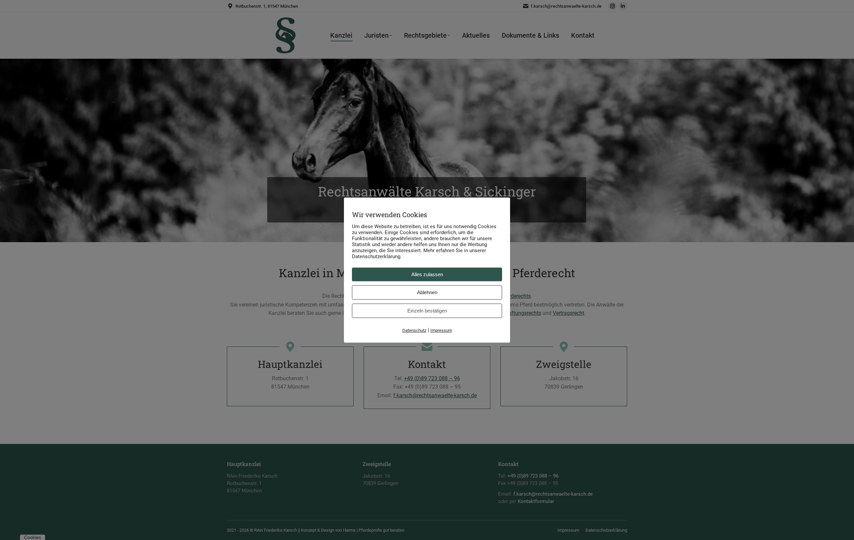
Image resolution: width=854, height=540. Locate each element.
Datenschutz (414, 330)
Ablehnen (427, 292)
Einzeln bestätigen (427, 311)
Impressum (441, 330)
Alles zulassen (427, 274)
